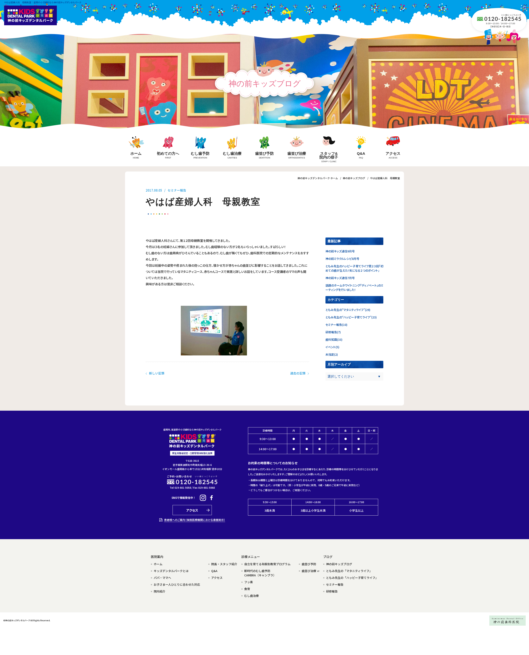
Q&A (214, 571)
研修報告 (332, 591)
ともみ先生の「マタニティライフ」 (349, 571)
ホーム (158, 564)
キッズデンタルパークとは (171, 571)
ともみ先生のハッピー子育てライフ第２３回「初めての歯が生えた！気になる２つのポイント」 (354, 268)
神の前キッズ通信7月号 (340, 278)
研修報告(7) (333, 332)
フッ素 (248, 582)
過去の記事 (298, 373)
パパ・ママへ (162, 578)
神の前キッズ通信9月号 (340, 251)
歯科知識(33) (333, 339)
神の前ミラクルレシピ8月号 (342, 259)
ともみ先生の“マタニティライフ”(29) (347, 310)
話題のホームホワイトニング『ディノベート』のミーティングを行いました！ (354, 287)
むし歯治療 (251, 596)
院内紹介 (159, 591)
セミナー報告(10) (336, 325)
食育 (247, 589)
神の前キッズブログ (339, 564)
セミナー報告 (177, 190)
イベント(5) (332, 347)
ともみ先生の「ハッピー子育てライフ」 (352, 578)
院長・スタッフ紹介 (224, 564)
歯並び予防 (309, 564)
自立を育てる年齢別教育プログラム (267, 564)
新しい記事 (156, 373)
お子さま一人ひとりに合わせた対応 (177, 584)
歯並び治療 (309, 571)
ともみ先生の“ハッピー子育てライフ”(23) (351, 317)
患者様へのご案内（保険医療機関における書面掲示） (194, 520)
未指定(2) (331, 354)
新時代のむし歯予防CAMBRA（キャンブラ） (260, 573)
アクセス (217, 578)
